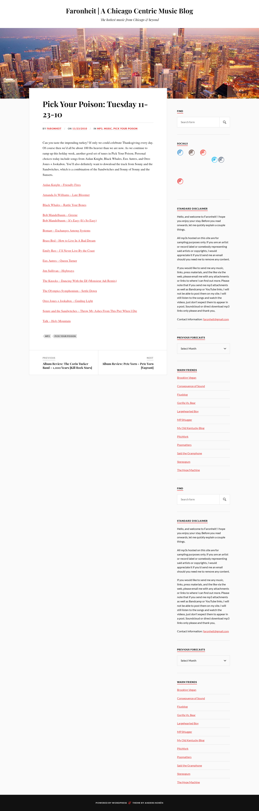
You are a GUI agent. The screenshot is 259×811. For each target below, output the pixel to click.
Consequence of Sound (191, 386)
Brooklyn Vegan (186, 377)
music (108, 128)
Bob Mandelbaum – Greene (60, 215)
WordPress (119, 802)
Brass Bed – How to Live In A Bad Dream (69, 240)
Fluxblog (182, 394)
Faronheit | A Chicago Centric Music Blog (129, 10)
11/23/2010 (79, 128)
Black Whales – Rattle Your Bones (64, 205)
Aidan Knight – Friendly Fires (62, 185)
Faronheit (54, 128)
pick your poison (125, 128)
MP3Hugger (184, 419)
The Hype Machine (188, 470)
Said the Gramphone (189, 453)
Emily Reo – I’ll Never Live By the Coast (69, 250)
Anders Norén (154, 802)
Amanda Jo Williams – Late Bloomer (66, 195)
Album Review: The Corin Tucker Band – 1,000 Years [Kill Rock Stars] (67, 366)
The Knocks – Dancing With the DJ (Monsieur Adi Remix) (80, 281)
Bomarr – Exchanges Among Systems (66, 230)
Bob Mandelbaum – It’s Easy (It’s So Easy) (70, 220)
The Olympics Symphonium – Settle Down (70, 291)
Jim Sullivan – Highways (58, 270)
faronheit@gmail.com (216, 319)
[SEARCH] (224, 122)
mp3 (100, 128)
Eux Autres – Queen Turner (60, 260)
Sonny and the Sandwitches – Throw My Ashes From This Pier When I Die (90, 311)
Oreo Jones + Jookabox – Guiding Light (68, 301)
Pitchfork (182, 436)
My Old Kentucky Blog (190, 428)
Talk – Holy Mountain (57, 321)
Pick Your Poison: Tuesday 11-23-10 (95, 109)
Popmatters (184, 444)
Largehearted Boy (188, 411)
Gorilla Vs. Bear (186, 402)
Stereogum (183, 461)
